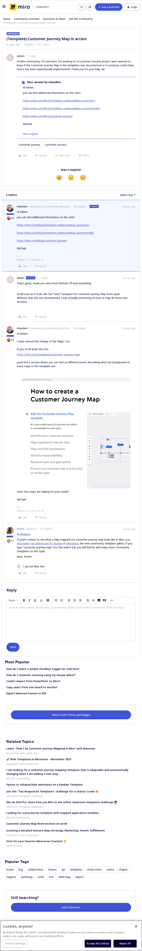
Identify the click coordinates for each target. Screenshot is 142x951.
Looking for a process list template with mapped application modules (52, 813)
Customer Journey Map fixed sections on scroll (36, 823)
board (9, 869)
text (51, 877)
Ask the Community (81, 19)
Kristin (20, 529)
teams (110, 869)
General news (14, 846)
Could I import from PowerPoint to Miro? (33, 681)
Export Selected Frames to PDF (26, 693)
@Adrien (25, 534)
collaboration (35, 869)
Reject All (125, 943)
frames (52, 869)
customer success (56, 144)
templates (76, 869)
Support (11, 877)
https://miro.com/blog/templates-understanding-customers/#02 (61, 108)
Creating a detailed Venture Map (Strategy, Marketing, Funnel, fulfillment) (55, 830)
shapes (123, 869)
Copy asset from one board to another (32, 687)
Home (6, 19)
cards (41, 877)
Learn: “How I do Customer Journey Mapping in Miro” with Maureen (50, 748)
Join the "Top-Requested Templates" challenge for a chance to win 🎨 (52, 791)
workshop (27, 877)
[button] (4, 7)
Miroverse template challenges (24, 796)
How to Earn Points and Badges (71, 715)
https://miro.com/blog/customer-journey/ (48, 116)
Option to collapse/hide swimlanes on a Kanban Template (44, 784)
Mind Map (65, 877)
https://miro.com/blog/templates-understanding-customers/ (59, 100)
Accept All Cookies (98, 943)
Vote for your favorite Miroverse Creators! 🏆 (36, 841)
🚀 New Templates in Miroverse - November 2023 (38, 759)
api (63, 869)
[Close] (136, 926)
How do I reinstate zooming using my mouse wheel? (40, 675)
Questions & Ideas (54, 19)
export (79, 877)
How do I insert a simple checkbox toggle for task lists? (42, 669)
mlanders (22, 206)
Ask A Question (71, 907)
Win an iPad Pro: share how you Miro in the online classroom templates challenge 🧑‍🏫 (61, 802)
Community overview (26, 19)
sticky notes (94, 869)
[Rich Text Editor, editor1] (71, 622)
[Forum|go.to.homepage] (29, 7)
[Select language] (90, 7)
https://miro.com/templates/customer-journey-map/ (48, 354)
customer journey (29, 144)
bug (20, 869)
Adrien (20, 56)
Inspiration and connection (22, 753)
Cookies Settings (15, 943)
